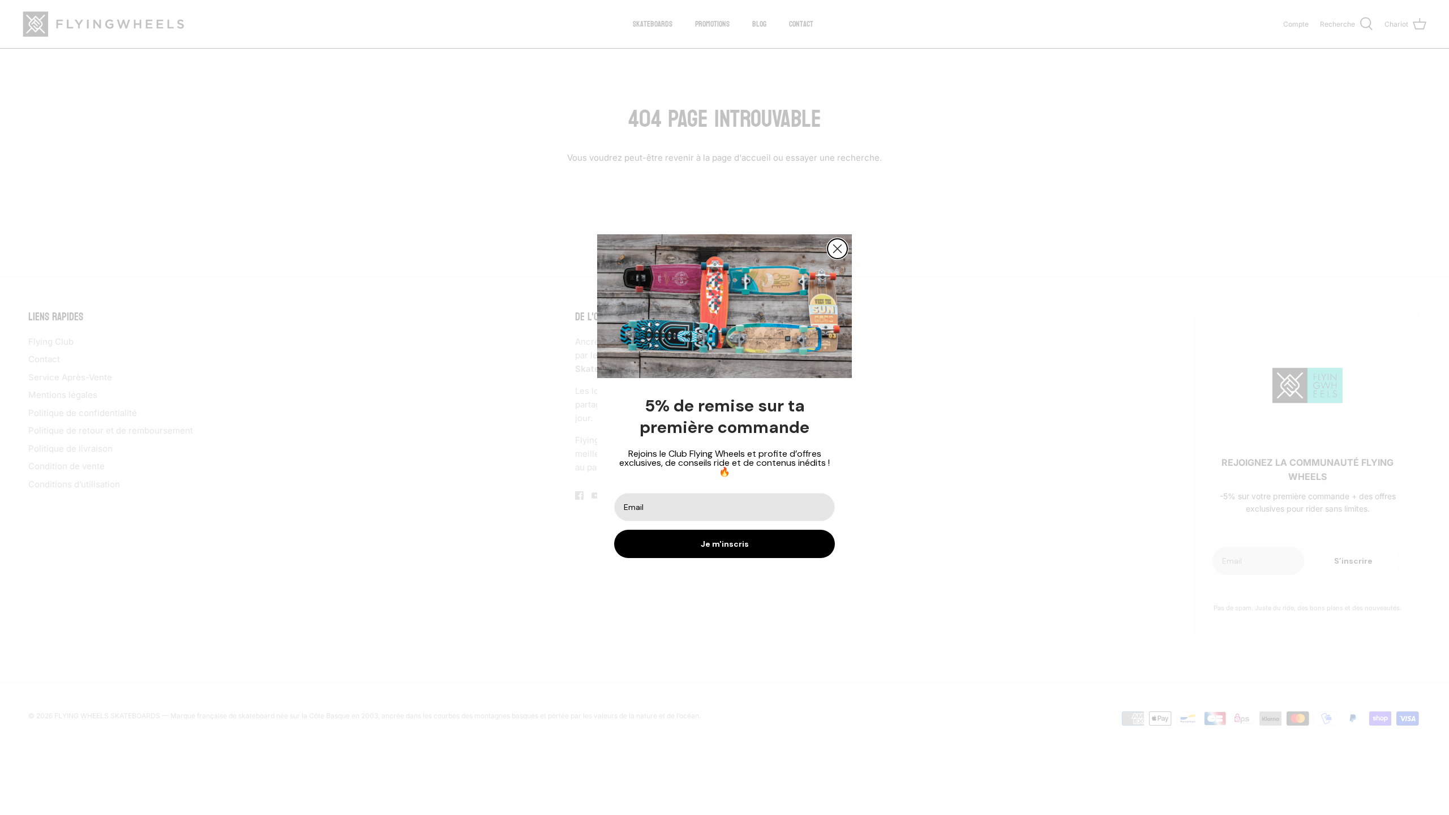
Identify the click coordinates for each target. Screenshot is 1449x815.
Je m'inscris (725, 544)
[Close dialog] (837, 249)
